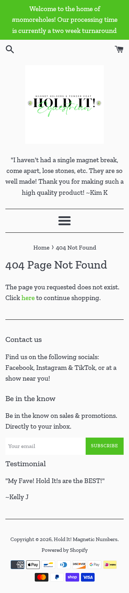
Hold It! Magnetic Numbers (86, 539)
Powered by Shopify (65, 550)
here (28, 298)
